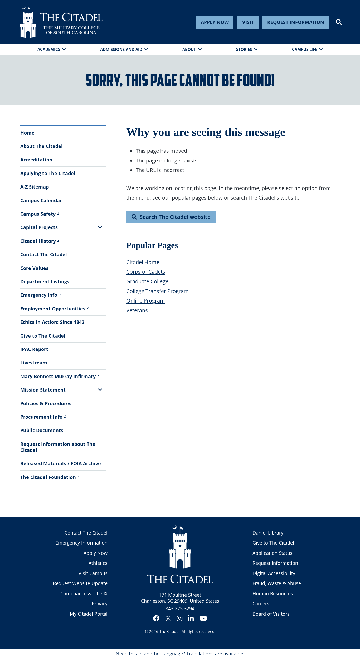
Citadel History (38, 241)
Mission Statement (43, 390)
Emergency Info (38, 295)
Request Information (295, 22)
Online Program (145, 300)
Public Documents (41, 430)
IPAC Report (34, 349)
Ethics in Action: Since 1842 (52, 322)
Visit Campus (93, 573)
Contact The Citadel (43, 254)
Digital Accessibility (273, 573)
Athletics (98, 563)
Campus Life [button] (304, 49)
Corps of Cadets (145, 271)
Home (27, 133)
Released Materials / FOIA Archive (60, 463)
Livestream (33, 362)
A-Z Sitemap (34, 187)
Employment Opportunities (52, 308)
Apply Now (215, 22)
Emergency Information (81, 543)
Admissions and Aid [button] (121, 49)
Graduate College (147, 281)
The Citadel (169, 631)
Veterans (137, 310)
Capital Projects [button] (39, 227)
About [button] (189, 49)
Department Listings (44, 281)
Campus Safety (38, 214)
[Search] (339, 22)
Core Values (34, 268)
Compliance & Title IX (84, 593)
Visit (248, 22)
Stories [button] (244, 49)
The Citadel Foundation (48, 477)
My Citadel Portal (89, 614)
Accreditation (36, 159)
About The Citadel (41, 146)
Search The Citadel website (175, 216)
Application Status (272, 553)
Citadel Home (142, 262)
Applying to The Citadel (47, 173)
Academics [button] (48, 49)
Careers (260, 603)
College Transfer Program (157, 291)
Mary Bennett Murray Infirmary (58, 376)
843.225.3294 (180, 608)
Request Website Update (80, 583)
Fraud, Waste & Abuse (276, 583)
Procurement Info (41, 417)
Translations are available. (215, 653)
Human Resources (272, 593)
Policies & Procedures (45, 403)
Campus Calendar (41, 200)
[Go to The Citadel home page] (61, 22)
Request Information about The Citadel (57, 447)
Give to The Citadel (42, 336)
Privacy (100, 603)
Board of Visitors (271, 614)
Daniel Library (267, 533)
